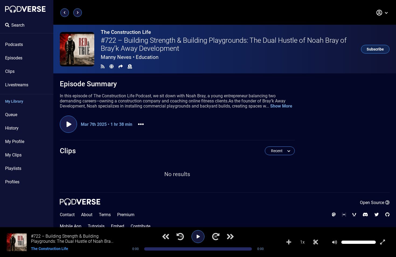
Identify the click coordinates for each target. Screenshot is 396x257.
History (12, 128)
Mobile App (70, 226)
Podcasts (14, 44)
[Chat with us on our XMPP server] (354, 214)
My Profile (14, 141)
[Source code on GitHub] (387, 214)
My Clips (13, 155)
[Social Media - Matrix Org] (344, 214)
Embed (117, 226)
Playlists (13, 168)
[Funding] (130, 66)
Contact (67, 214)
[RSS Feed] (103, 66)
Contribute (140, 226)
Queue (11, 114)
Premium (125, 214)
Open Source (372, 202)
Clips (10, 71)
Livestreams (16, 84)
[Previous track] (165, 236)
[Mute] (334, 242)
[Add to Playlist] (289, 242)
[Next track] (230, 236)
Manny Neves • (129, 57)
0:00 (135, 249)
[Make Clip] (315, 242)
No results (177, 174)
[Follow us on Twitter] (376, 214)
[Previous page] (64, 12)
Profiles (12, 181)
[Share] (121, 66)
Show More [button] (281, 106)
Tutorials (96, 226)
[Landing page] (25, 9)
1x (302, 242)
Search (18, 25)
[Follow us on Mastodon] (334, 214)
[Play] (198, 236)
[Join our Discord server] (365, 214)
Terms (105, 214)
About (86, 214)
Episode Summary (88, 84)
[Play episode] (68, 124)
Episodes (13, 57)
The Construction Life (126, 32)
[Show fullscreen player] (382, 242)
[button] (382, 12)
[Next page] (77, 12)
